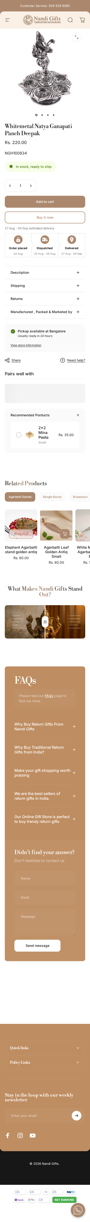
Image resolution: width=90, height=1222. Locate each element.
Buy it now (45, 217)
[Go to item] (36, 115)
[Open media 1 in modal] (76, 37)
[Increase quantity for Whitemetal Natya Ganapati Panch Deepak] (31, 186)
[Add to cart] (65, 534)
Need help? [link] (76, 360)
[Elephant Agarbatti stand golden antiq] (21, 525)
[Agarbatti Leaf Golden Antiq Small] (56, 525)
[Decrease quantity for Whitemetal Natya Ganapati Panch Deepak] (10, 186)
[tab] (20, 497)
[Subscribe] (76, 1115)
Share (16, 360)
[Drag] (45, 621)
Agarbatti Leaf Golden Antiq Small (56, 552)
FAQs (49, 696)
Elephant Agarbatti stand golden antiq (21, 549)
